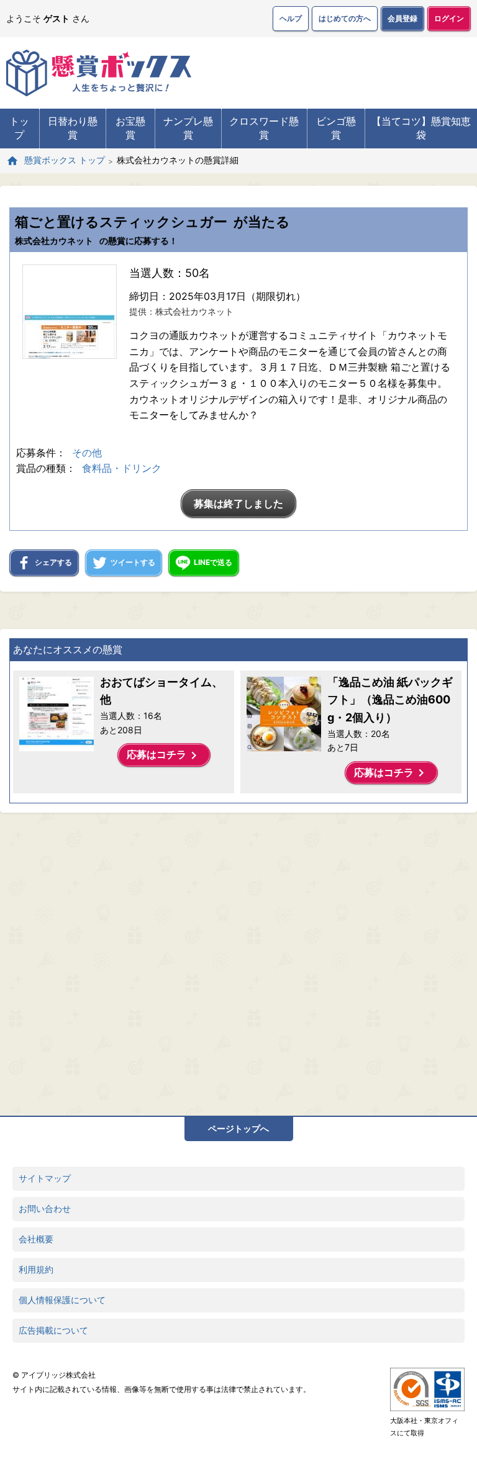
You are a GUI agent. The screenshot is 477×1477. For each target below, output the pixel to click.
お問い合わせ (45, 1208)
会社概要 (36, 1239)
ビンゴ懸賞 (336, 128)
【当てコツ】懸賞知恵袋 (421, 128)
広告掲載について (53, 1330)
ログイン (449, 18)
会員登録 (402, 18)
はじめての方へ (345, 18)
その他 (87, 452)
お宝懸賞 (130, 128)
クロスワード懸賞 (264, 128)
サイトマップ (45, 1178)
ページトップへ (238, 1128)
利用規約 (36, 1269)
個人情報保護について (62, 1299)
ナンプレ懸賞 (188, 128)
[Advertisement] (226, 961)
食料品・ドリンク (121, 468)
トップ (19, 128)
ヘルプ (290, 18)
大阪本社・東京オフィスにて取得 (424, 1426)
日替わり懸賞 (73, 128)
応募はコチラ (164, 755)
